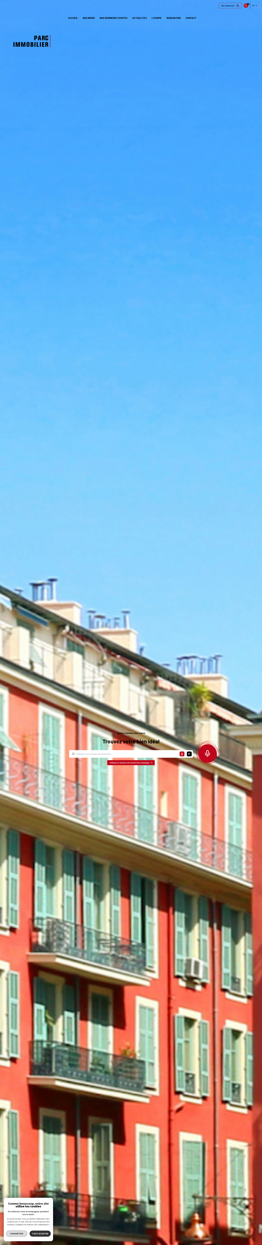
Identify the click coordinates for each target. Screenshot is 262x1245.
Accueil (73, 18)
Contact (191, 18)
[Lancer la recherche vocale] (207, 753)
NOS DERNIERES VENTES (113, 18)
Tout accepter (40, 1233)
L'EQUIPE (157, 18)
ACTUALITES (139, 18)
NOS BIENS (89, 18)
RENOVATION (173, 18)
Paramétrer (16, 1233)
